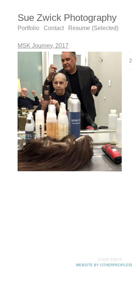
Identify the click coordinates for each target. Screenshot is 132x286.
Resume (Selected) (93, 28)
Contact (54, 28)
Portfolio (28, 28)
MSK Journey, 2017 (43, 46)
